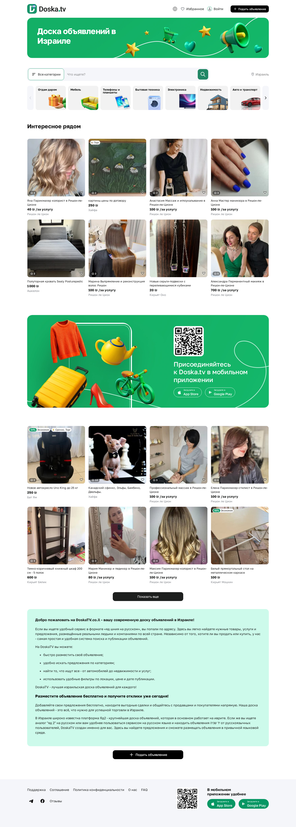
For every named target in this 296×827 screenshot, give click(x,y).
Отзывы (56, 801)
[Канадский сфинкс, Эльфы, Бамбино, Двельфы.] (117, 462)
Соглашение (59, 790)
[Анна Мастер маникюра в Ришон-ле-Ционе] (240, 177)
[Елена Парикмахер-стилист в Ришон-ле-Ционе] (240, 464)
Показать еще (148, 597)
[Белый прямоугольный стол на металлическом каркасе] (240, 545)
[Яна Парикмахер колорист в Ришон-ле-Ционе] (56, 177)
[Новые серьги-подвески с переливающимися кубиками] (179, 258)
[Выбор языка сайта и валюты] (175, 8)
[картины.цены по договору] (117, 175)
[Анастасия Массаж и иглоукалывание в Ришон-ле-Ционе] (179, 177)
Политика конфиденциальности (98, 790)
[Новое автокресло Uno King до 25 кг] (56, 462)
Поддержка (36, 790)
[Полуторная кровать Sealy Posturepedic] (56, 256)
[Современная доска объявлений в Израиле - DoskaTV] (46, 9)
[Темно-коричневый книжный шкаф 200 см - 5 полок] (56, 545)
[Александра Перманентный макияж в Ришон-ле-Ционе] (240, 258)
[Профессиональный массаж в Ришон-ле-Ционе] (179, 464)
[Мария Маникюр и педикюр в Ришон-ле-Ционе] (117, 545)
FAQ (144, 790)
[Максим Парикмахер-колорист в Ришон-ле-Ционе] (179, 545)
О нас (132, 790)
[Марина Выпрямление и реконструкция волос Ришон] (117, 258)
